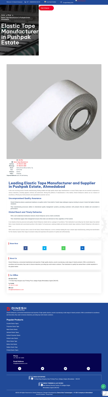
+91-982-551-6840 (21, 164)
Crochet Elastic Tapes (13, 323)
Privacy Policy (49, 394)
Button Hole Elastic (12, 344)
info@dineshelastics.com (16, 289)
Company (62, 9)
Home (56, 9)
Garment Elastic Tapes (13, 332)
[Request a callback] (103, 392)
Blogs (89, 9)
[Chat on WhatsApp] (103, 386)
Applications (81, 9)
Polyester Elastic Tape (13, 326)
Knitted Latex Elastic (12, 338)
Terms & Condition (40, 394)
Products (71, 9)
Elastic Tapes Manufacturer (20, 162)
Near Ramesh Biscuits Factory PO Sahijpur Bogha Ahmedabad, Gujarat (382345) (56, 385)
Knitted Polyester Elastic (13, 335)
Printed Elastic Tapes (12, 350)
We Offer (20, 160)
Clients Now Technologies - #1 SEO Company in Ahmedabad (75, 392)
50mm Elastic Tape (12, 341)
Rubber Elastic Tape (12, 347)
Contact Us (96, 9)
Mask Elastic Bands (12, 329)
